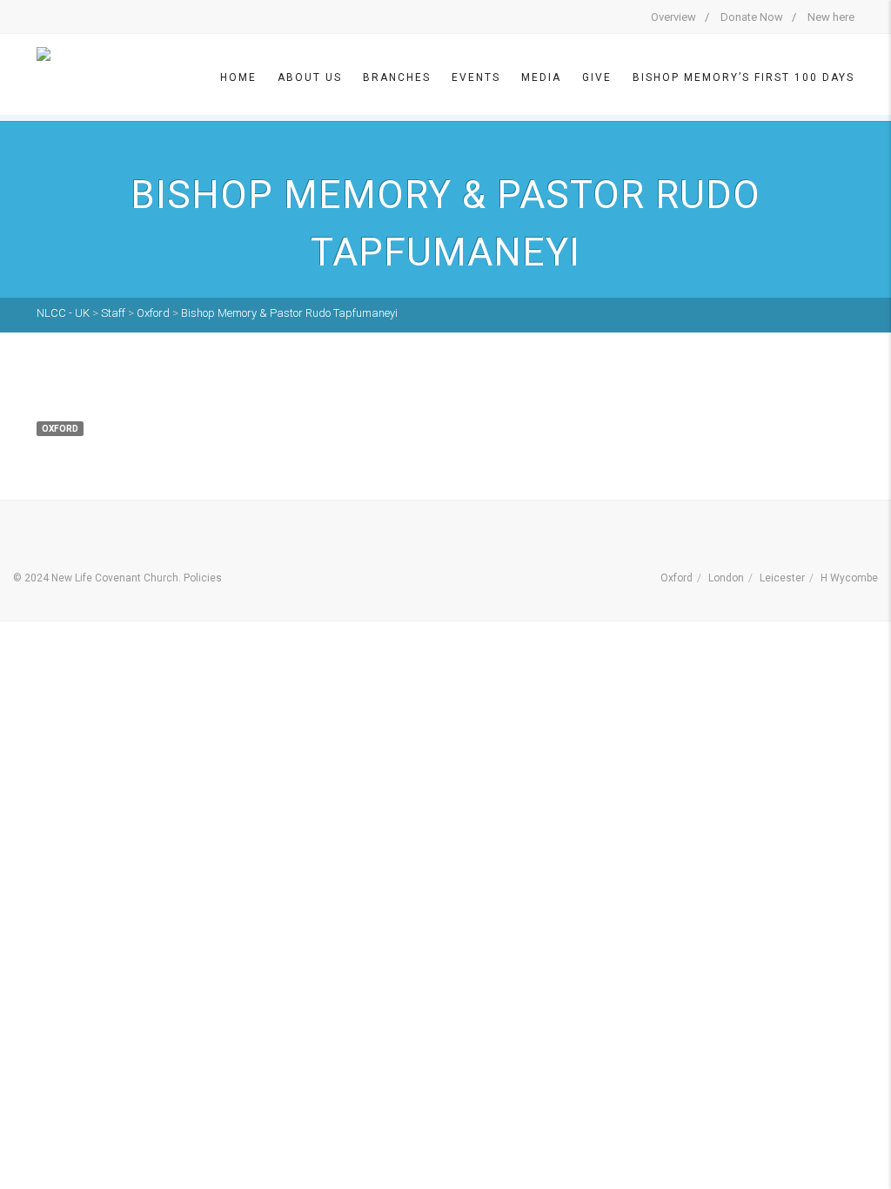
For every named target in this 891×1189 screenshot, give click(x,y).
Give (597, 77)
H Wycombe (849, 578)
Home (238, 77)
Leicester (782, 578)
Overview (673, 17)
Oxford (676, 578)
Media (541, 77)
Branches (397, 77)
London (726, 578)
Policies (203, 578)
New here (830, 17)
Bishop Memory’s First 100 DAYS (743, 77)
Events (476, 77)
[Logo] (80, 76)
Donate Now (751, 17)
